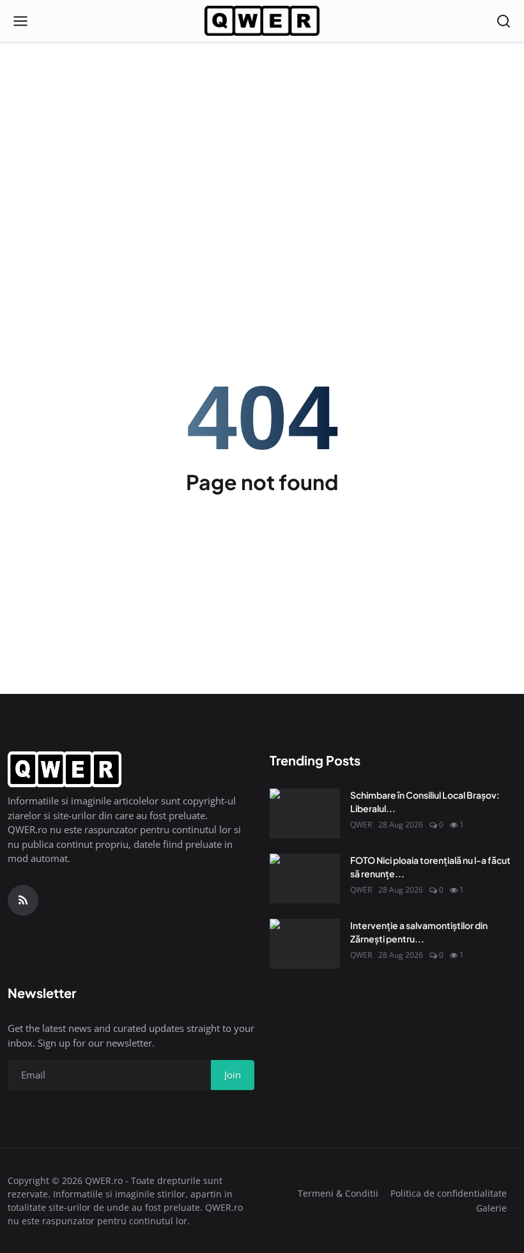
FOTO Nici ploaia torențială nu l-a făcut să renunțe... (430, 866)
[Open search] (503, 21)
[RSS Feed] (23, 900)
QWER (361, 824)
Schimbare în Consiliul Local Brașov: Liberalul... (425, 801)
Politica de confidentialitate (448, 1193)
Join (232, 1074)
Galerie (491, 1208)
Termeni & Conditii (338, 1193)
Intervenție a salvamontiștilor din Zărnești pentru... (419, 931)
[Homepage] (262, 21)
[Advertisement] (262, 95)
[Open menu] (20, 21)
